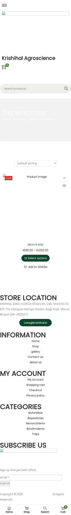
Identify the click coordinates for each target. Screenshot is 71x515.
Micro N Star (35, 244)
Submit (5, 483)
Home (7, 119)
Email (4, 477)
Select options (37, 258)
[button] (64, 185)
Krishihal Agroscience (38, 494)
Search (66, 88)
